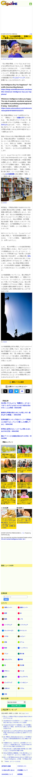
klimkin (5, 202)
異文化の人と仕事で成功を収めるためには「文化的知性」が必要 (24, 470)
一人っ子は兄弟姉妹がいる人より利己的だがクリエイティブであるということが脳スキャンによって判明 (24, 501)
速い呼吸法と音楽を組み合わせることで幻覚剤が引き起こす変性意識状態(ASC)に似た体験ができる (17, 738)
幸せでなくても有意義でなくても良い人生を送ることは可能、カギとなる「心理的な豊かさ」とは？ (8, 485)
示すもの (4, 125)
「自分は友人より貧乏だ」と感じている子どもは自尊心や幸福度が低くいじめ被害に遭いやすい (8, 501)
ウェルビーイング (19, 78)
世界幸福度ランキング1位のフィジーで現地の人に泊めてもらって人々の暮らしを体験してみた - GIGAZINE (16, 422)
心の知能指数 (10, 174)
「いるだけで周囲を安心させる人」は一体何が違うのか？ (24, 456)
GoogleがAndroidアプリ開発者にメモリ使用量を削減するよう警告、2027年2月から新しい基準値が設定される (17, 726)
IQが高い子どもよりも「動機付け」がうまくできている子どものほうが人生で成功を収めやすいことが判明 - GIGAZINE (16, 405)
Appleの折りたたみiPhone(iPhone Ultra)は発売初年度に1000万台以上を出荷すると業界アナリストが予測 (17, 732)
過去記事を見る (16, 706)
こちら (26, 713)
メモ (30, 34)
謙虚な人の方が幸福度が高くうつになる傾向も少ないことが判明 (8, 470)
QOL (29, 256)
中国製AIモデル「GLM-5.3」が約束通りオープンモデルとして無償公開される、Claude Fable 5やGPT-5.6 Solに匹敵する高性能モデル (17, 744)
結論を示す (21, 117)
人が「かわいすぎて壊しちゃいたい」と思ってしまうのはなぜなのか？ (24, 520)
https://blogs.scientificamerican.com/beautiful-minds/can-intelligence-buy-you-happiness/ (16, 91)
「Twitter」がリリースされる (11, 761)
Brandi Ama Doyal (8, 59)
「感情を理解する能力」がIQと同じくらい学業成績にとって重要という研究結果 (8, 456)
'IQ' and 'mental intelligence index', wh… (13, 539)
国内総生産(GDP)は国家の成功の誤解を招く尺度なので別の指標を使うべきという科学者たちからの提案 (24, 485)
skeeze (5, 342)
